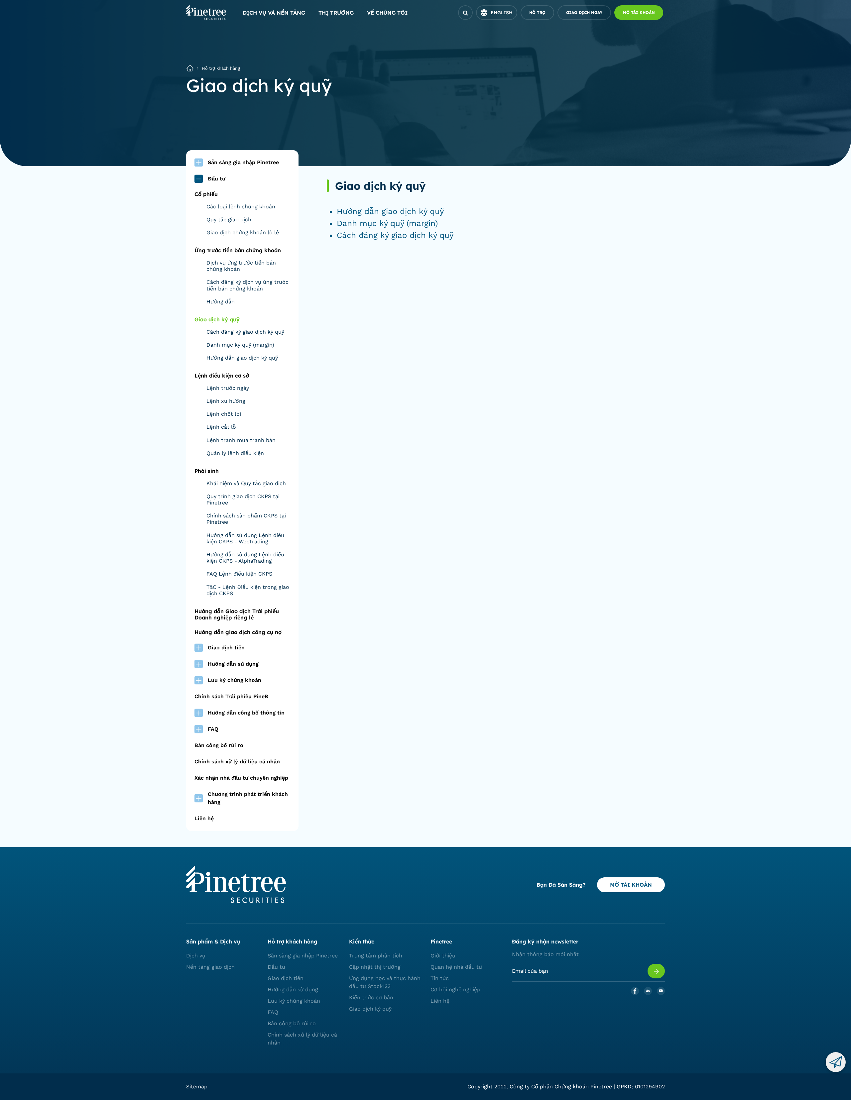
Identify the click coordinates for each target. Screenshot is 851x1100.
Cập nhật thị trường (375, 967)
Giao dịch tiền (286, 978)
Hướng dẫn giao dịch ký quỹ (242, 358)
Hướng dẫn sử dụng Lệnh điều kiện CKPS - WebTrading (245, 538)
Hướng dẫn (220, 301)
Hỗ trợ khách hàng (221, 68)
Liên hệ (204, 818)
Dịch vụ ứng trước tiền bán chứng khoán (241, 266)
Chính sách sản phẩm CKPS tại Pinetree (246, 518)
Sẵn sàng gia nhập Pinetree (303, 955)
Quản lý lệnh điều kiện (235, 453)
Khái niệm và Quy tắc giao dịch (246, 483)
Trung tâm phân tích (375, 955)
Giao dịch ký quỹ (370, 1009)
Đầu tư (276, 967)
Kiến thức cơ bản (371, 997)
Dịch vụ (195, 955)
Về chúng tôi (387, 12)
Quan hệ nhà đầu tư (456, 967)
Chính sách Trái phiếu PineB (231, 696)
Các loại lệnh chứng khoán (240, 206)
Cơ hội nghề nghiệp (455, 989)
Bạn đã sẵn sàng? (561, 884)
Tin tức (439, 978)
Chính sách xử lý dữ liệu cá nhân (237, 761)
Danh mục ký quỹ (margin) (240, 345)
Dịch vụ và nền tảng (274, 12)
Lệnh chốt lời (223, 414)
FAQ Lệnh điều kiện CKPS (239, 574)
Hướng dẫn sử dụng (293, 989)
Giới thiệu (442, 955)
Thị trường (336, 12)
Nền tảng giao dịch (210, 967)
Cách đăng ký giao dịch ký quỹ (245, 332)
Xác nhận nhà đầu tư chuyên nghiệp (241, 778)
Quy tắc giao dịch (228, 219)
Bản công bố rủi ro (218, 745)
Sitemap (196, 1086)
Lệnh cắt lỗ (221, 427)
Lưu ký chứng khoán (294, 1001)
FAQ (273, 1012)
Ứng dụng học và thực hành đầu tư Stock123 (385, 982)
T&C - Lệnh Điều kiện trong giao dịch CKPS (247, 590)
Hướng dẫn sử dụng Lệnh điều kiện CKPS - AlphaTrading (245, 557)
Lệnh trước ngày (227, 388)
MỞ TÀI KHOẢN (631, 884)
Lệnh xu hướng (225, 401)
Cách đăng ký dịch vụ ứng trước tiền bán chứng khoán (247, 285)
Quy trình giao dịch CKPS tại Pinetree (243, 499)
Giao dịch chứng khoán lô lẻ (242, 232)
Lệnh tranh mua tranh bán (241, 440)
